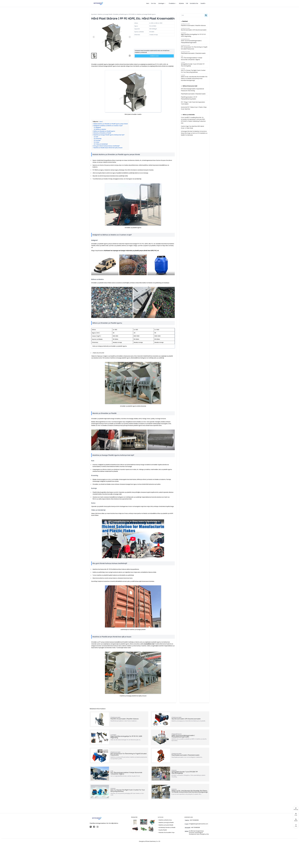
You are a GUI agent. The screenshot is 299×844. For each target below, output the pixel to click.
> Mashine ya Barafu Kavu (165, 820)
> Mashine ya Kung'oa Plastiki (166, 822)
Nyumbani (94, 14)
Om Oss (153, 3)
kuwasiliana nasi (149, 644)
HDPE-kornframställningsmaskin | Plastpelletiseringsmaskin (191, 41)
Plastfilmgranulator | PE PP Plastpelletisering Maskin (189, 98)
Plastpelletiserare (185, 39)
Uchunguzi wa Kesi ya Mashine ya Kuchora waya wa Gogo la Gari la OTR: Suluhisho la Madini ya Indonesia (194, 133)
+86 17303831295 (194, 820)
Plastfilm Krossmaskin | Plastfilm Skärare (193, 25)
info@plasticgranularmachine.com (198, 824)
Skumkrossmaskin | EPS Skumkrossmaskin (193, 30)
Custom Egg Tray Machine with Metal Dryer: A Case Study (192, 127)
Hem (147, 3)
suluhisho (183, 32)
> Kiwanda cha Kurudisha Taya (166, 832)
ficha (101, 121)
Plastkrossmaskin (185, 24)
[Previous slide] (94, 37)
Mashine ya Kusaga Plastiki (105, 14)
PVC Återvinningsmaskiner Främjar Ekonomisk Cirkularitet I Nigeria (191, 58)
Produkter (172, 3)
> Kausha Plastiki (162, 830)
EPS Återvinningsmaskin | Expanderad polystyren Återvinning (192, 90)
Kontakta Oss (194, 3)
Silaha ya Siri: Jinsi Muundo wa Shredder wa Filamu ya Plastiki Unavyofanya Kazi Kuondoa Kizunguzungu (194, 78)
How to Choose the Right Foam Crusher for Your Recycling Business (193, 71)
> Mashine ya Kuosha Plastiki (165, 825)
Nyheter (181, 3)
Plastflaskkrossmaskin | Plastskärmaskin (193, 53)
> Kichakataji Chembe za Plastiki (166, 827)
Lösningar (161, 3)
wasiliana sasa (154, 56)
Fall (187, 3)
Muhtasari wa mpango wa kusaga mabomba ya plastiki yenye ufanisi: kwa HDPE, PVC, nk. (131, 250)
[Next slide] (129, 37)
